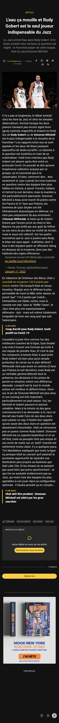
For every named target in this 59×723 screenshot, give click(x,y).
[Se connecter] (54, 715)
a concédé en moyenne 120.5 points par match (28, 281)
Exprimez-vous (29, 576)
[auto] (41, 715)
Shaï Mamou (15, 61)
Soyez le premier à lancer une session (29, 550)
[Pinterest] (47, 61)
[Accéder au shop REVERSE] (48, 715)
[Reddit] (53, 61)
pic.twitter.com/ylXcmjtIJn (20, 261)
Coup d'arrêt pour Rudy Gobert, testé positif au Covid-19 (28, 331)
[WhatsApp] (42, 61)
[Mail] (42, 64)
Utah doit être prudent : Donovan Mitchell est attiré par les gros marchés (25, 497)
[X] (48, 64)
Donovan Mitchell (23, 521)
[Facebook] (36, 61)
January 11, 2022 (15, 271)
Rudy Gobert (37, 521)
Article (29, 12)
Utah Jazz (49, 521)
